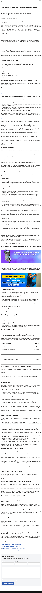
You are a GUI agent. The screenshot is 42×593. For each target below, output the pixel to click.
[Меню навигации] (40, 1)
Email (16, 561)
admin (4, 9)
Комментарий (5, 566)
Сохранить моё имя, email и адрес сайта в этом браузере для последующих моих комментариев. (20, 580)
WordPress (25, 591)
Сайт (29, 561)
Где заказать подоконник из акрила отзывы (11, 546)
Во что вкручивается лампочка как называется (11, 544)
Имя (3, 561)
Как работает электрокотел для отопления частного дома (13, 548)
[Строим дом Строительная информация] (4, 1)
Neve (16, 591)
